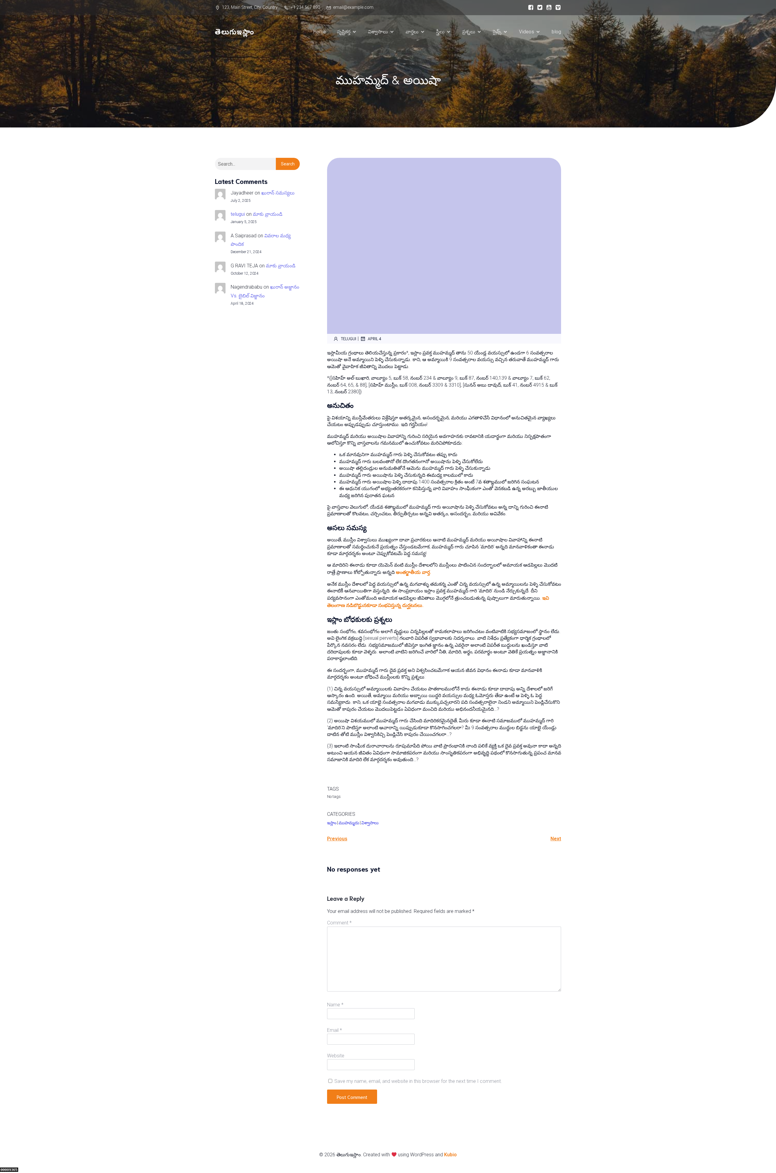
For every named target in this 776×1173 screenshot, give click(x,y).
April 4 (374, 338)
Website (335, 1056)
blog (556, 32)
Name (335, 1005)
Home (319, 32)
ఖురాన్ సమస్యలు (278, 193)
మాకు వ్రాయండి (268, 214)
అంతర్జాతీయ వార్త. (413, 572)
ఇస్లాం (331, 822)
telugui (238, 214)
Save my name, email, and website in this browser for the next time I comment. (418, 1081)
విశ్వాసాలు (370, 822)
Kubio (450, 1155)
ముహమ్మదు (349, 822)
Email (334, 1030)
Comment (339, 923)
